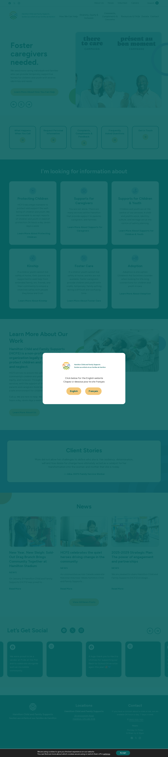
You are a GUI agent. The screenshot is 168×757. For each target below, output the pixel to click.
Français (93, 391)
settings (106, 754)
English (74, 391)
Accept (123, 753)
